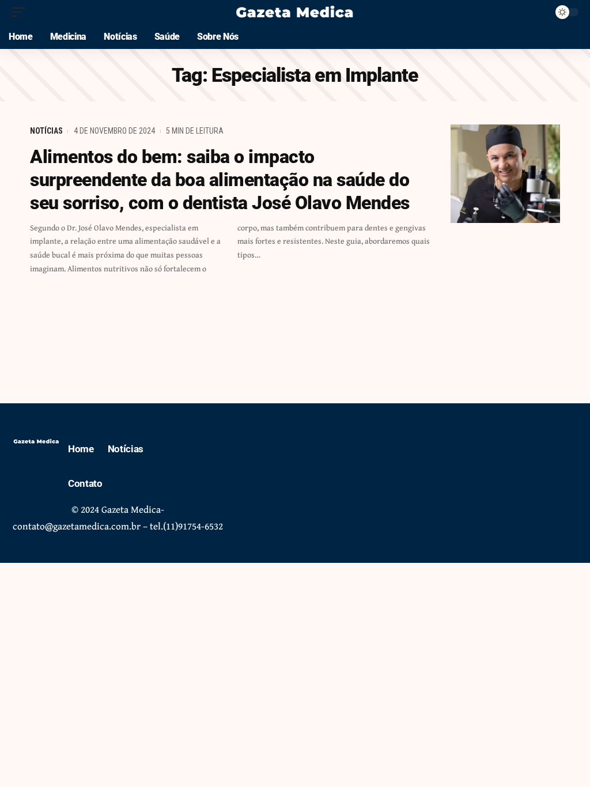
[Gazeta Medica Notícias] (295, 12)
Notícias (46, 130)
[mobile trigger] (21, 12)
